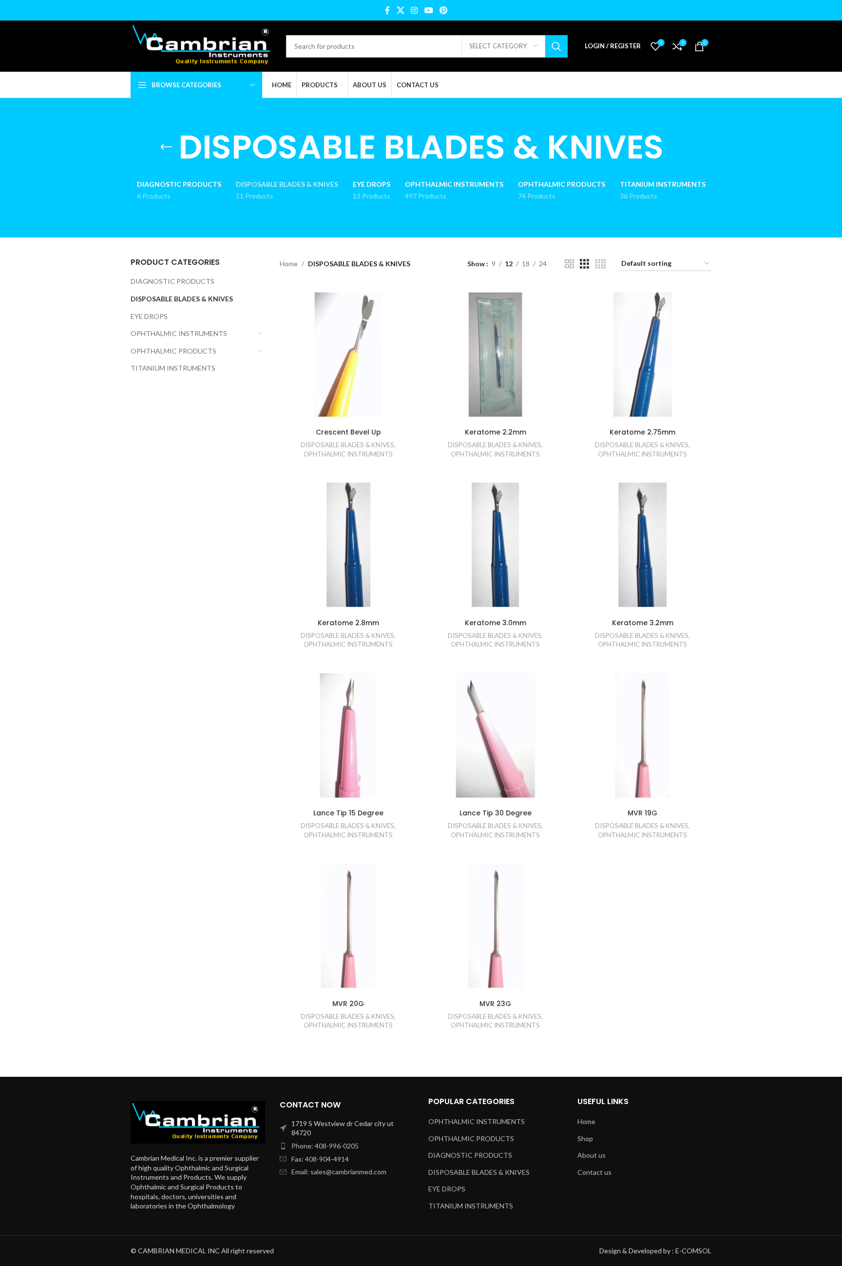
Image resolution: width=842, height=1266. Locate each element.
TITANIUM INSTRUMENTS (173, 368)
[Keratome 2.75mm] (642, 354)
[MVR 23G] (495, 925)
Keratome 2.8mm (348, 623)
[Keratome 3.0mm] (495, 544)
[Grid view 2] (569, 264)
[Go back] (166, 147)
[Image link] (198, 1121)
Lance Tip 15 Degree (348, 813)
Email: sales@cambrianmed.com (338, 1171)
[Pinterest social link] (443, 10)
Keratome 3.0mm (495, 623)
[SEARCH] (556, 46)
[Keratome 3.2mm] (642, 544)
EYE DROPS (149, 316)
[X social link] (400, 10)
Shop (585, 1138)
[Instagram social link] (414, 10)
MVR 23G (495, 1004)
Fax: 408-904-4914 (320, 1159)
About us (591, 1155)
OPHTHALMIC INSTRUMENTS (179, 333)
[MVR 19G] (642, 735)
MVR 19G (642, 813)
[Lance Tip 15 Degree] (348, 735)
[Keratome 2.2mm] (495, 354)
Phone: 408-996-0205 (325, 1146)
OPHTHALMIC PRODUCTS (173, 351)
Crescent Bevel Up (348, 432)
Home (289, 263)
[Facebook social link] (387, 10)
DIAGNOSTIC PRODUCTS (172, 281)
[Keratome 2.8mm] (348, 544)
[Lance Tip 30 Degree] (495, 735)
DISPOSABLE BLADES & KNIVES (182, 299)
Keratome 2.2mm (495, 432)
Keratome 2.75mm (642, 432)
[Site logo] (203, 45)
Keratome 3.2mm (642, 623)
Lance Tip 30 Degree (495, 813)
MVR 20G (348, 1004)
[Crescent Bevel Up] (348, 354)
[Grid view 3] (584, 264)
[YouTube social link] (428, 10)
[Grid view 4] (600, 264)
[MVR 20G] (348, 925)
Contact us (594, 1172)
